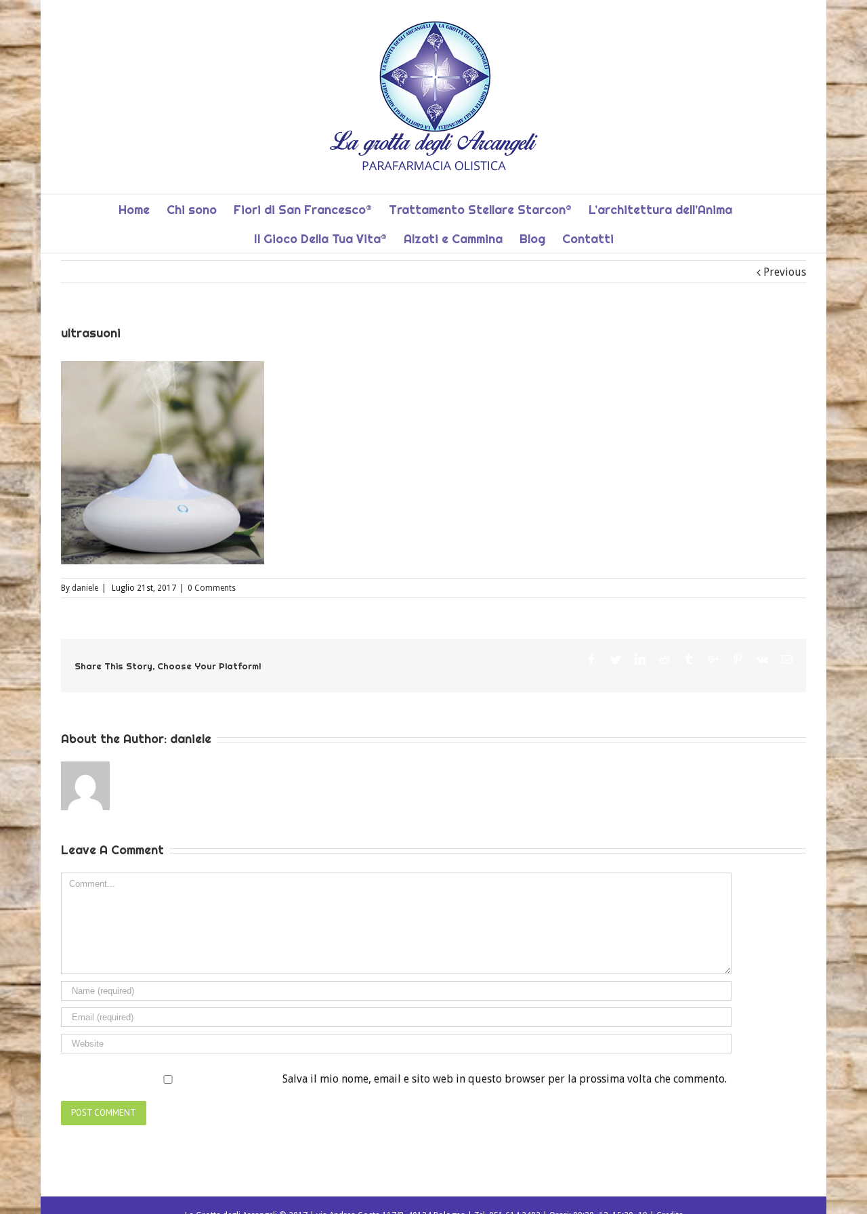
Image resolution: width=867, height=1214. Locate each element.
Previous (784, 272)
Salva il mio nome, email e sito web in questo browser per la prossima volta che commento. (504, 1078)
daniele (85, 588)
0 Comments (212, 588)
